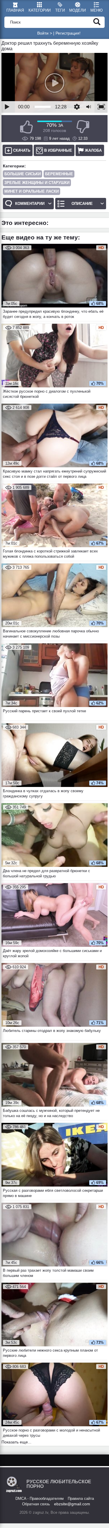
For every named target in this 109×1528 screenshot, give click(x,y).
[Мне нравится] (26, 126)
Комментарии (29, 203)
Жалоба (93, 150)
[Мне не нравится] (82, 126)
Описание (82, 203)
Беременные (59, 174)
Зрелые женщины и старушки (36, 182)
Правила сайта (81, 1498)
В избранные (58, 150)
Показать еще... (16, 1442)
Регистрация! (68, 33)
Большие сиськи (22, 174)
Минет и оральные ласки (31, 191)
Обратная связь (36, 1504)
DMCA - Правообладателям (39, 1498)
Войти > (44, 33)
